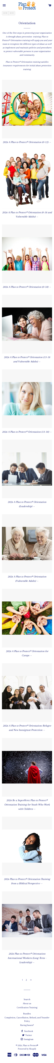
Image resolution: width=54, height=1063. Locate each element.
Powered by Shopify (27, 1049)
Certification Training (27, 1007)
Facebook (28, 1031)
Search (27, 999)
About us (27, 1003)
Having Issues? (27, 1025)
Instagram (28, 1039)
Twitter (28, 1035)
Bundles (27, 1013)
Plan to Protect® (30, 1045)
